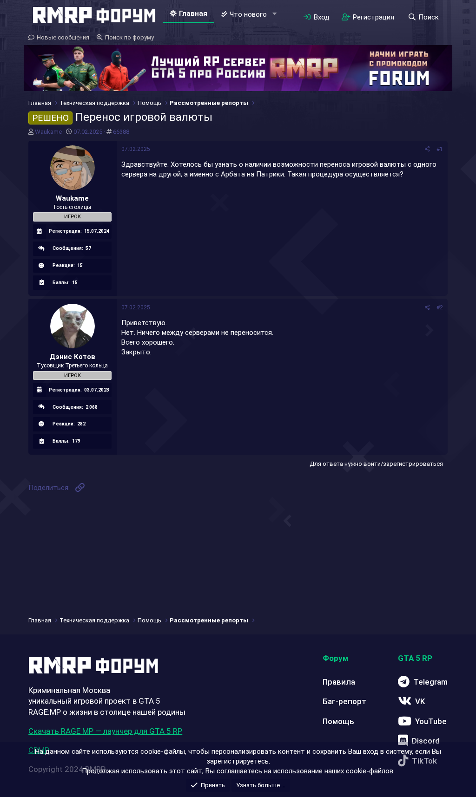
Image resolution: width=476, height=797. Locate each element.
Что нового (248, 14)
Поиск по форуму (129, 37)
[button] (274, 14)
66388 (121, 131)
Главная (193, 13)
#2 (439, 307)
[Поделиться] (427, 149)
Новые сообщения (63, 37)
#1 (439, 149)
